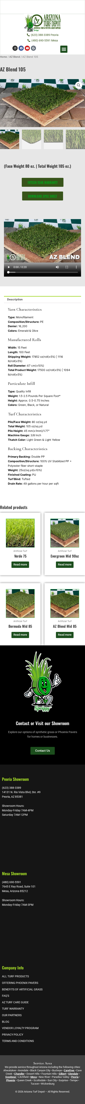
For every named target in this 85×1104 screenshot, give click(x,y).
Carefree (69, 1070)
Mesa (33, 1076)
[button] (63, 49)
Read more (20, 564)
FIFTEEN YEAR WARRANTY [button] (43, 182)
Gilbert (62, 1073)
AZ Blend (14, 56)
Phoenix (10, 1080)
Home (3, 56)
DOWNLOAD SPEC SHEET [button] (42, 196)
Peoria (74, 1076)
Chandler (19, 1073)
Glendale (73, 1073)
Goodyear (10, 1076)
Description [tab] (15, 299)
